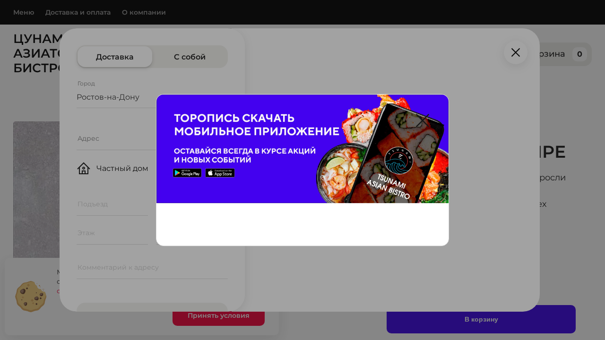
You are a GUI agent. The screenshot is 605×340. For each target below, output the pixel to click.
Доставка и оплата (78, 12)
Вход (495, 54)
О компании (144, 12)
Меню (23, 12)
